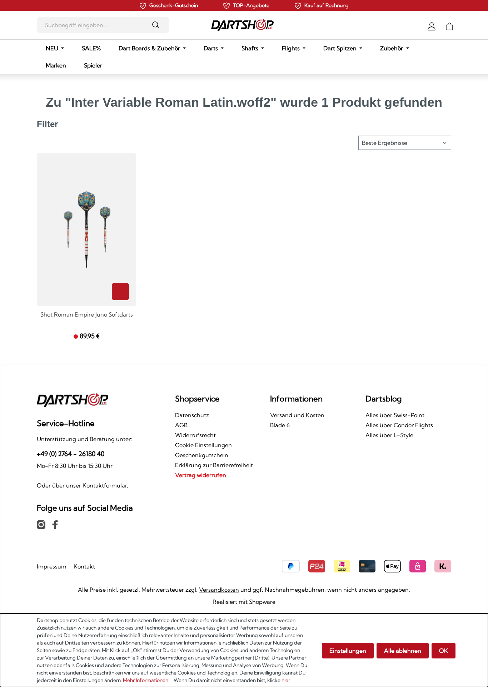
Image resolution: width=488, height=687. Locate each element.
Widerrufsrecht (195, 435)
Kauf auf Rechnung (326, 5)
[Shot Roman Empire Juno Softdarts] (86, 229)
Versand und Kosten (297, 415)
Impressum (51, 566)
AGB (181, 425)
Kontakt (84, 566)
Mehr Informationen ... (148, 680)
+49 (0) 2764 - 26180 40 (70, 454)
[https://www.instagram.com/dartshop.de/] (41, 524)
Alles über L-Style (389, 435)
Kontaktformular (105, 485)
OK (443, 650)
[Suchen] (158, 25)
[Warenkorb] (449, 26)
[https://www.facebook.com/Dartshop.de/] (55, 524)
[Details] (120, 291)
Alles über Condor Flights (399, 425)
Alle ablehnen (402, 650)
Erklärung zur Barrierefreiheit (214, 465)
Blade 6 (280, 425)
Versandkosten (219, 589)
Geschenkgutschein (201, 455)
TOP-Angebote (251, 5)
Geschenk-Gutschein (173, 5)
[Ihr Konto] (431, 26)
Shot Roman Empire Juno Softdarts (86, 315)
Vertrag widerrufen (200, 475)
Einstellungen (347, 650)
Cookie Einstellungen (203, 445)
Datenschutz (192, 415)
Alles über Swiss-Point (394, 415)
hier (286, 680)
